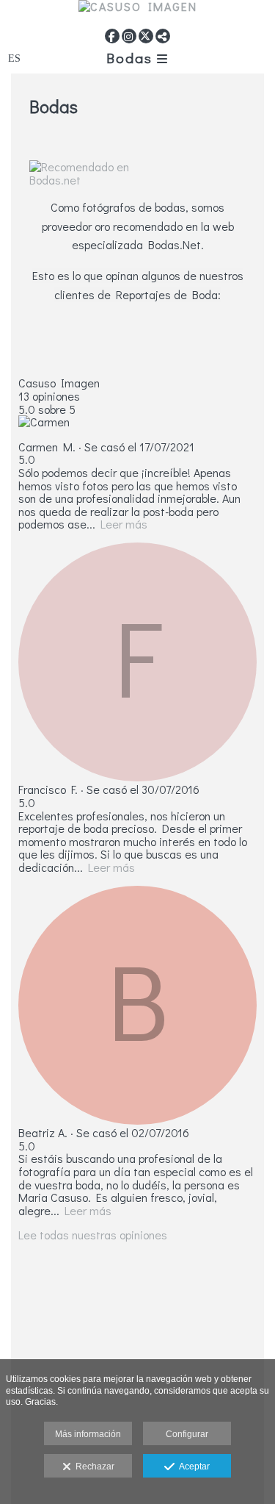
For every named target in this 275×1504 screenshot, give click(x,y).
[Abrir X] (146, 36)
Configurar (187, 1434)
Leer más (123, 523)
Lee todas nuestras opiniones (92, 1234)
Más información (88, 1434)
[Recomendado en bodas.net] (137, 179)
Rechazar (92, 1466)
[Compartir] (162, 36)
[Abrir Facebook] (112, 36)
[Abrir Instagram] (129, 36)
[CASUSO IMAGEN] (137, 12)
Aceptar (192, 1466)
